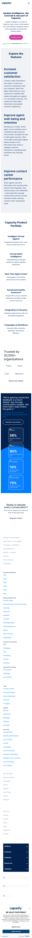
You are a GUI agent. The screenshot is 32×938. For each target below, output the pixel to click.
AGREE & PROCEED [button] (16, 931)
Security (6, 556)
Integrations (7, 563)
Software (6, 721)
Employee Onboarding (10, 754)
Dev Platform (7, 677)
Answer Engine (8, 600)
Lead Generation (8, 762)
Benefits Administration (10, 736)
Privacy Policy (5, 936)
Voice (5, 590)
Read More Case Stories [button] (13, 422)
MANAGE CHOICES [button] (16, 927)
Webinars (6, 799)
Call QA (5, 743)
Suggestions (7, 637)
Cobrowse (6, 611)
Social (5, 586)
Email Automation (9, 750)
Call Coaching (7, 739)
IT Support (6, 703)
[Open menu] (28, 3)
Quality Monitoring (9, 626)
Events (5, 785)
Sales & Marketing (9, 696)
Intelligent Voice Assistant (11, 758)
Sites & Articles (8, 634)
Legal (5, 826)
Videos (5, 796)
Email (5, 579)
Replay (5, 630)
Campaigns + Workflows (11, 545)
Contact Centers (8, 689)
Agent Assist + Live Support (12, 541)
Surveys (6, 659)
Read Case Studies (16, 381)
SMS (4, 582)
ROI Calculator (8, 773)
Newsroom (6, 830)
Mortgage (6, 718)
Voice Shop (7, 792)
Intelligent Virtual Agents (11, 537)
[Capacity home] (7, 3)
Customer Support (9, 692)
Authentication (8, 732)
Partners (6, 834)
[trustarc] (27, 936)
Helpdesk (6, 615)
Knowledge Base (8, 623)
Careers (5, 815)
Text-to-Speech (8, 560)
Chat (4, 575)
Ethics (5, 823)
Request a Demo (16, 37)
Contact (5, 819)
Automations (7, 670)
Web (4, 593)
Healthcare (6, 714)
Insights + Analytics (9, 552)
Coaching (6, 608)
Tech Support (7, 765)
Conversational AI (9, 549)
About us (6, 811)
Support (5, 788)
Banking (5, 710)
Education (6, 725)
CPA (4, 652)
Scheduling (7, 655)
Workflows (6, 673)
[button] (29, 909)
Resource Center (8, 777)
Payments (6, 663)
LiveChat (6, 619)
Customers (6, 781)
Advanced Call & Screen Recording (14, 604)
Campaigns (7, 648)
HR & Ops (6, 700)
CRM (4, 644)
